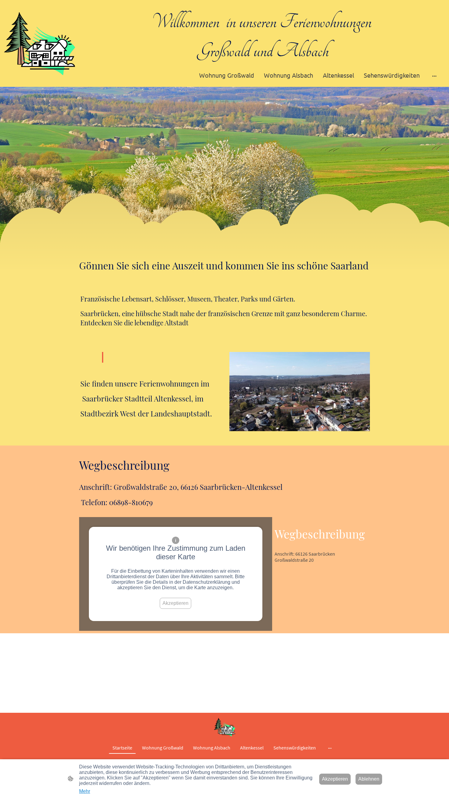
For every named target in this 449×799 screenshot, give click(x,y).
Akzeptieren (175, 603)
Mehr (84, 791)
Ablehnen (368, 779)
